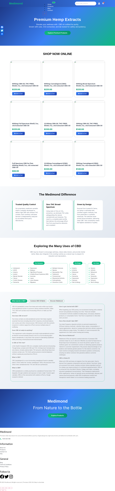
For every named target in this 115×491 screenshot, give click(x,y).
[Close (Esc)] (10, 488)
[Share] (2, 34)
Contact (50, 10)
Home (49, 4)
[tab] (18, 301)
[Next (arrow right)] (4, 490)
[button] (18, 93)
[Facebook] (2, 477)
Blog (49, 8)
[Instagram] (11, 477)
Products (50, 6)
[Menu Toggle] (99, 3)
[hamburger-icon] (53, 2)
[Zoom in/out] (1, 488)
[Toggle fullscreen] (4, 488)
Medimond (16, 3)
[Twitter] (6, 477)
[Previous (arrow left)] (1, 490)
